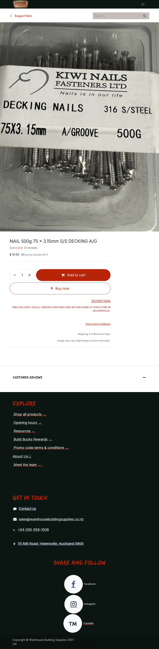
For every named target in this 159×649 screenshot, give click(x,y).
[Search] (144, 15)
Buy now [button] (61, 288)
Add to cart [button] (75, 275)
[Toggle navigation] (142, 4)
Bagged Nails (23, 15)
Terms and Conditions (98, 323)
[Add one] (30, 275)
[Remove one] (14, 275)
